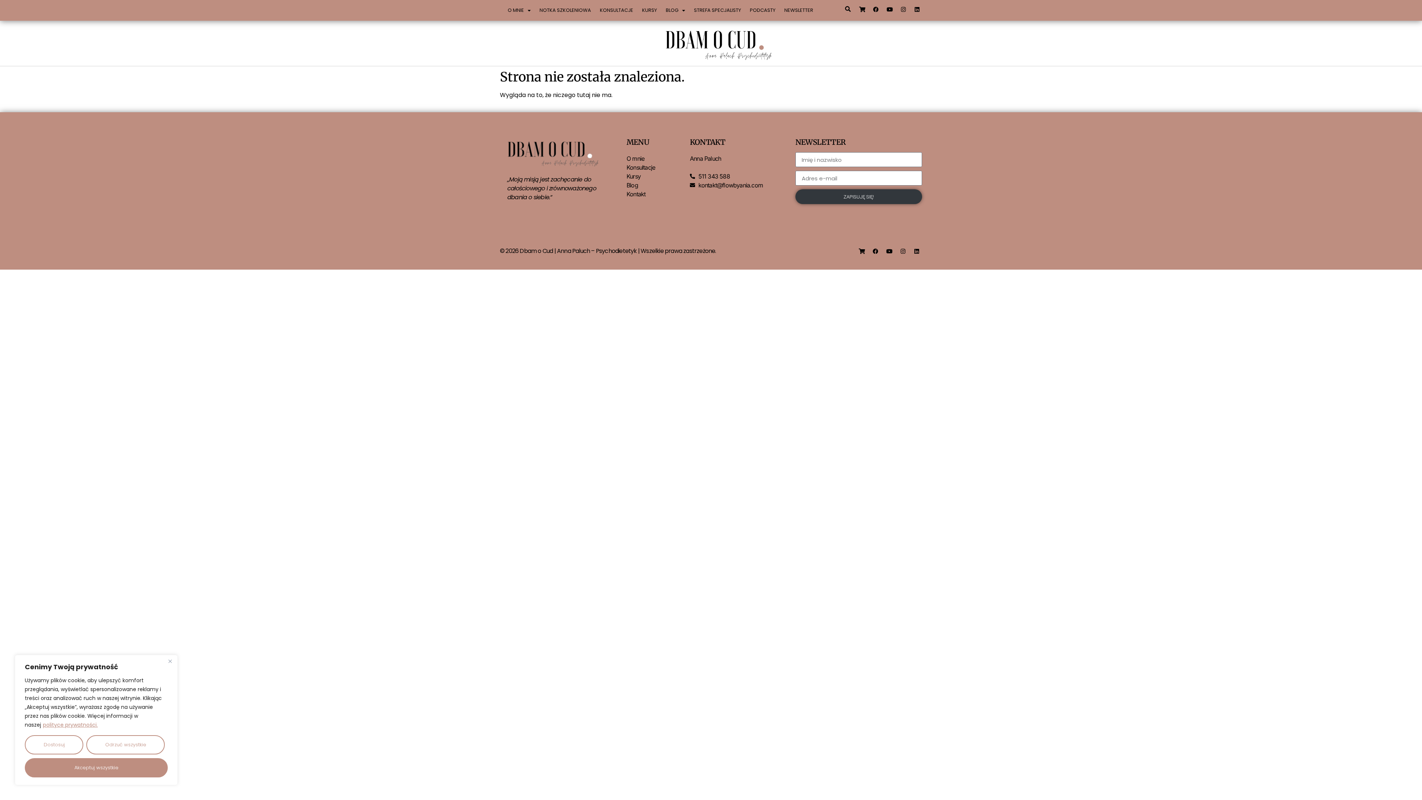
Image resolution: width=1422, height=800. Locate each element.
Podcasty (762, 10)
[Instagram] (903, 9)
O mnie (516, 10)
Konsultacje (616, 10)
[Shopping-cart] (862, 9)
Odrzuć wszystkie (125, 744)
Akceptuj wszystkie (96, 767)
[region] (96, 720)
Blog (672, 10)
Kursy (649, 10)
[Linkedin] (917, 9)
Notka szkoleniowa (565, 10)
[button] (847, 9)
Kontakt (636, 194)
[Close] (170, 661)
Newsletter (798, 10)
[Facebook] (876, 9)
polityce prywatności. (70, 725)
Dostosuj (54, 744)
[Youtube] (889, 9)
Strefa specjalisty (717, 10)
